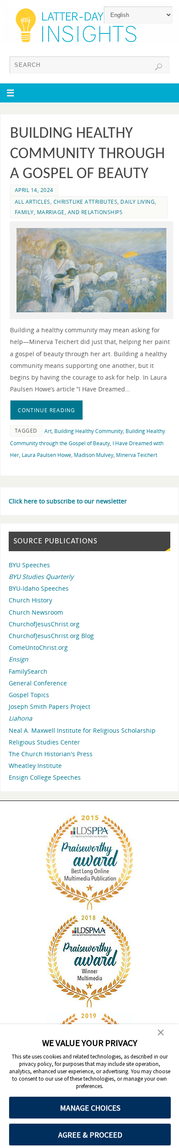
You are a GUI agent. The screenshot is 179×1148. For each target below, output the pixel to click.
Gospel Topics (29, 695)
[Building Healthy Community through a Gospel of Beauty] (91, 270)
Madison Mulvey (93, 455)
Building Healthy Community (88, 431)
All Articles (32, 201)
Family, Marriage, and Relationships (69, 212)
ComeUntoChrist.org (38, 647)
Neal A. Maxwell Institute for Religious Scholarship (82, 730)
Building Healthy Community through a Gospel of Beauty (87, 154)
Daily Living (137, 201)
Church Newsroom (36, 612)
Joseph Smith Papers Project (49, 706)
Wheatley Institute (35, 765)
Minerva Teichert (136, 455)
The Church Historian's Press (51, 754)
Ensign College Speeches (45, 777)
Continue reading (46, 410)
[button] (161, 1033)
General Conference (38, 683)
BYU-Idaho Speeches (39, 588)
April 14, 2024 (34, 190)
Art (48, 431)
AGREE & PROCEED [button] (90, 1135)
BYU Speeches (29, 565)
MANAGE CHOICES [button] (90, 1108)
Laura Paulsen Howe (46, 455)
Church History (30, 600)
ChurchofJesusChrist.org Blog (51, 636)
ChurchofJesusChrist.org (44, 624)
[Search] (158, 67)
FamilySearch (28, 671)
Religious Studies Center (44, 742)
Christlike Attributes (85, 201)
